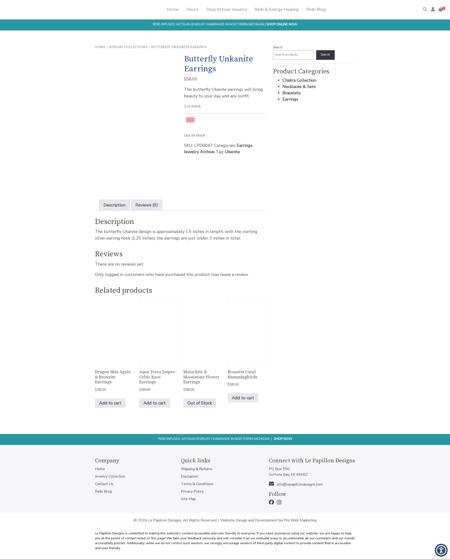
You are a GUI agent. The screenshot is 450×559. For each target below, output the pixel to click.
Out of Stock (200, 403)
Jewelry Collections (128, 47)
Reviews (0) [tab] (146, 205)
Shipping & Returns (196, 469)
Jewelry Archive (199, 152)
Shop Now (283, 439)
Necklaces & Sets (299, 86)
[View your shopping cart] (440, 9)
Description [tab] (114, 205)
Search (277, 47)
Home (100, 47)
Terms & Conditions (197, 484)
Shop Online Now (281, 24)
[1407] (190, 119)
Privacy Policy (192, 491)
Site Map (188, 499)
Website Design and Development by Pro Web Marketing (268, 520)
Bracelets (291, 93)
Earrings (244, 145)
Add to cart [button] (110, 403)
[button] (441, 550)
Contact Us (104, 484)
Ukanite (232, 152)
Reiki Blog (103, 491)
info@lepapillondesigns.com (299, 484)
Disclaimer (189, 476)
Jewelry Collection (110, 476)
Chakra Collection (299, 80)
